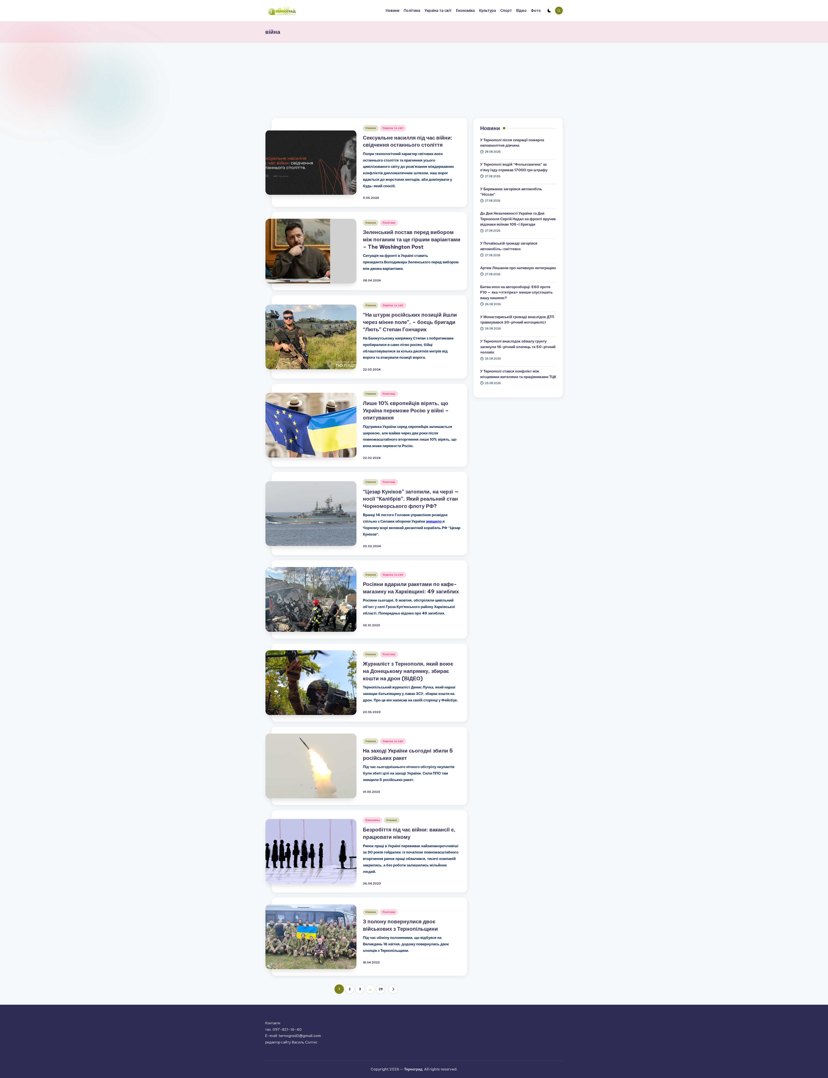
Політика (389, 222)
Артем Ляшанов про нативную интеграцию (518, 268)
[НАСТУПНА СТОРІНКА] (393, 989)
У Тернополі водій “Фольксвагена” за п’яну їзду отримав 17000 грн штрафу (513, 167)
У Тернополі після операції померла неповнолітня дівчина (512, 143)
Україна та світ (393, 128)
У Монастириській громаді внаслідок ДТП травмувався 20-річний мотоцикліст (517, 319)
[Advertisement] (414, 75)
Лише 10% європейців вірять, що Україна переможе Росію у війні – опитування (406, 410)
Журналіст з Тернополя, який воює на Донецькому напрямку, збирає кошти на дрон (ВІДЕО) (408, 670)
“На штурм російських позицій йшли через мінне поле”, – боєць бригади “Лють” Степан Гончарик (410, 321)
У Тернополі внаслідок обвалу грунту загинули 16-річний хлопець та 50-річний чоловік (517, 347)
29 (381, 989)
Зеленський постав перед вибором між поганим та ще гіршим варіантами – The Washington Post (411, 239)
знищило (434, 521)
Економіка (372, 820)
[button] (393, 989)
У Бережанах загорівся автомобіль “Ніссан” (511, 192)
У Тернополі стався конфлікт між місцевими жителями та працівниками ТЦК (518, 374)
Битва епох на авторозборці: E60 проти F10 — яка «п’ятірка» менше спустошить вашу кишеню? (516, 292)
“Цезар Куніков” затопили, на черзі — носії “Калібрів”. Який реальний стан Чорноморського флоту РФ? (411, 498)
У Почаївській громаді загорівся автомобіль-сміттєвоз (508, 246)
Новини (370, 128)
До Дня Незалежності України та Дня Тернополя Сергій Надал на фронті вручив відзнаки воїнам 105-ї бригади (518, 219)
